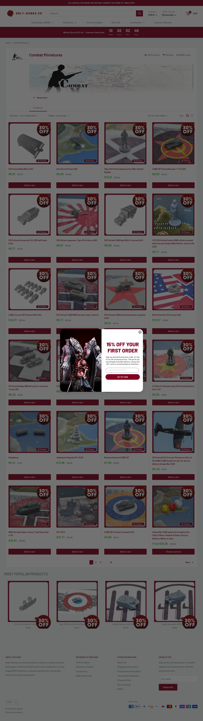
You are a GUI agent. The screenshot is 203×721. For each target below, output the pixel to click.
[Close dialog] (140, 332)
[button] (122, 380)
